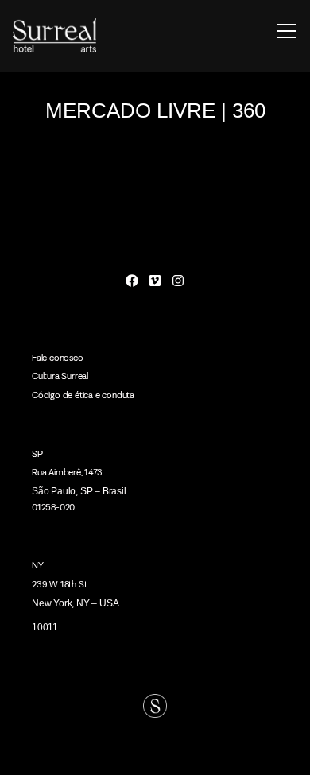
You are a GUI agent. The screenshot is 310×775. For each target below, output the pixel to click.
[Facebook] (132, 281)
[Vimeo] (155, 281)
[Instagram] (177, 281)
